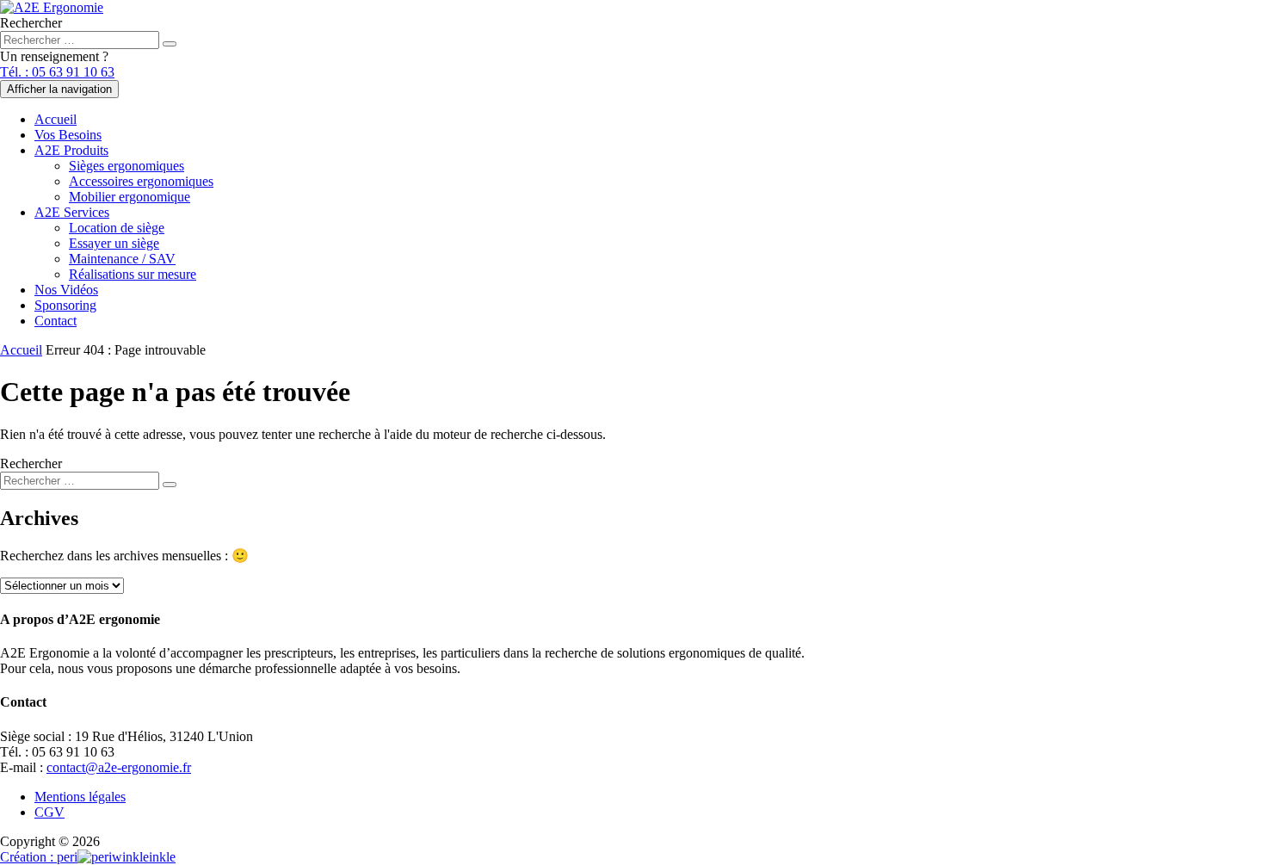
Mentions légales (80, 796)
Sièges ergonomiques (126, 165)
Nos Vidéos (66, 289)
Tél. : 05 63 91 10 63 (57, 72)
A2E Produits (71, 150)
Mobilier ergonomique (129, 196)
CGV (49, 812)
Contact (55, 320)
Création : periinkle (88, 857)
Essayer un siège (114, 243)
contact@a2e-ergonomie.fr (118, 767)
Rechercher (31, 22)
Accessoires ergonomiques (141, 181)
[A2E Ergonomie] (51, 7)
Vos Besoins (68, 134)
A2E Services (71, 212)
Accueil (55, 119)
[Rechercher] (169, 43)
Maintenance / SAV (122, 258)
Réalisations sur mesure (132, 274)
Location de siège (116, 227)
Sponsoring (65, 305)
